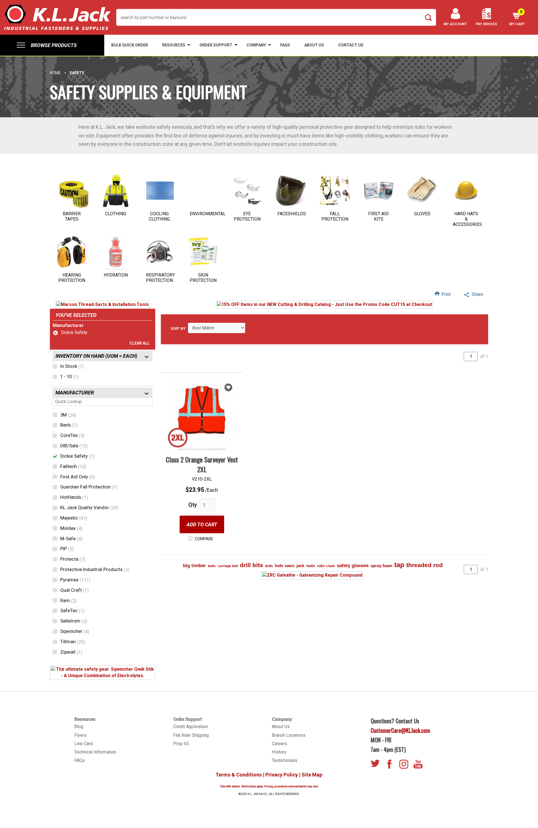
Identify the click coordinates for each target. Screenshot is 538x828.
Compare (203, 539)
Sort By (178, 328)
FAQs (79, 760)
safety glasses (352, 565)
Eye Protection (247, 216)
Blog (78, 726)
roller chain (326, 566)
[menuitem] (52, 45)
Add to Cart (202, 524)
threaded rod (424, 565)
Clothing (115, 213)
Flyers (80, 735)
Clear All (139, 343)
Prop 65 (181, 743)
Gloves (422, 213)
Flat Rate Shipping (191, 735)
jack (300, 565)
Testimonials (284, 760)
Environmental (208, 213)
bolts (212, 566)
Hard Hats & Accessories (467, 219)
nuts (310, 565)
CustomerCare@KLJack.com (400, 730)
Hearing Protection (71, 277)
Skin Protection (203, 277)
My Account (455, 24)
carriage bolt (228, 566)
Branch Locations (288, 735)
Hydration (116, 275)
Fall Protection (334, 216)
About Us (281, 726)
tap (399, 565)
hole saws (284, 565)
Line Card (83, 743)
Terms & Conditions (238, 775)
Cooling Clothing (159, 216)
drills (269, 566)
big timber (194, 565)
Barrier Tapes (72, 216)
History (279, 752)
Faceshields (291, 213)
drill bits (251, 565)
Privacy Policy (281, 775)
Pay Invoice (486, 24)
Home (55, 73)
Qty (192, 504)
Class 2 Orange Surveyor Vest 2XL (202, 464)
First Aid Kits (378, 216)
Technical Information (95, 752)
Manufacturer (68, 325)
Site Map (312, 775)
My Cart (517, 18)
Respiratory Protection (160, 277)
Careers (279, 743)
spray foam (381, 565)
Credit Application (190, 726)
